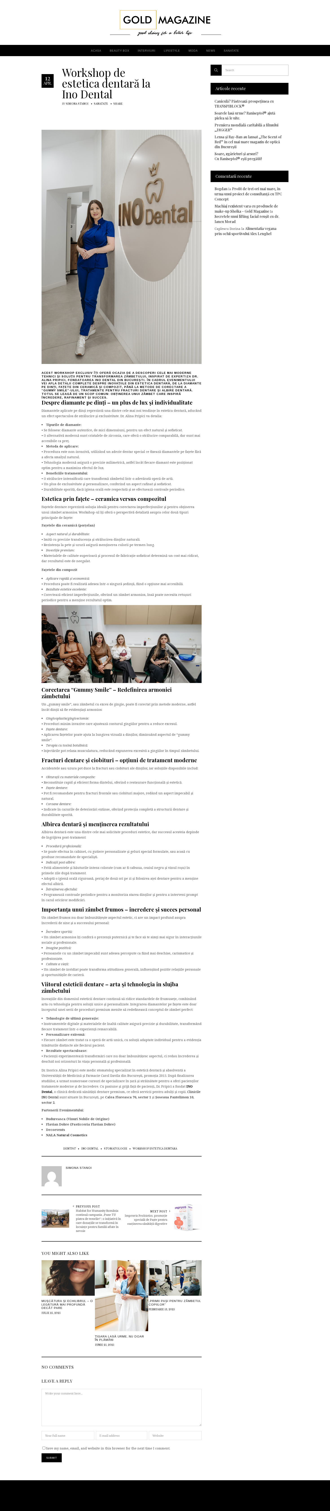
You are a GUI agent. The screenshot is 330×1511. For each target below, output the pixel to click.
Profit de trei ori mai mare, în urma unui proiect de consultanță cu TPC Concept (248, 193)
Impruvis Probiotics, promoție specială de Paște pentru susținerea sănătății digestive (146, 1220)
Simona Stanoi (77, 103)
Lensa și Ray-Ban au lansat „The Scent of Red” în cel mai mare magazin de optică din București (248, 141)
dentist (69, 1148)
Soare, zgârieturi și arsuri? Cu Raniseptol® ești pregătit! (238, 156)
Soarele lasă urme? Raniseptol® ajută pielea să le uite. (245, 115)
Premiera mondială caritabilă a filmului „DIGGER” (246, 127)
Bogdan (221, 188)
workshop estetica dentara (155, 1148)
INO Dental (105, 380)
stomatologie (115, 1148)
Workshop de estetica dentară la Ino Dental (106, 83)
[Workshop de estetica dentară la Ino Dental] (122, 246)
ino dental (90, 1148)
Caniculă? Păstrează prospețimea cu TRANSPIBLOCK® (244, 103)
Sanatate (101, 103)
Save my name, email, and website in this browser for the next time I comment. (108, 1448)
